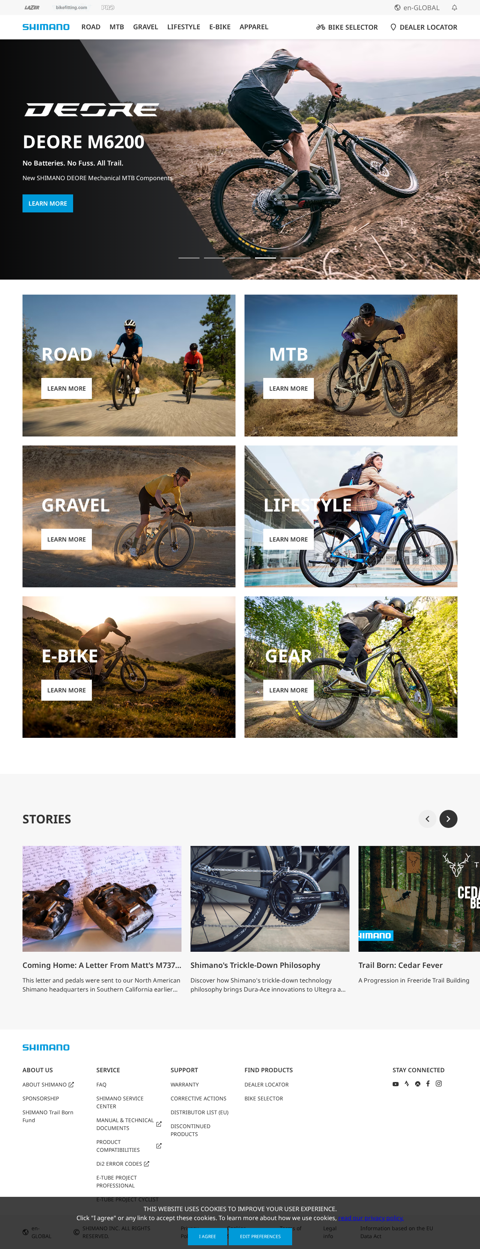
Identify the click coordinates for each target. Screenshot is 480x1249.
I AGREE (207, 1236)
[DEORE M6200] (265, 258)
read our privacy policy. (371, 1218)
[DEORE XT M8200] (240, 258)
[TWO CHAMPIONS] (189, 258)
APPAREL (254, 27)
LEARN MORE (47, 203)
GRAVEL (145, 27)
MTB (117, 27)
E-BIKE (220, 27)
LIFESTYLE (183, 27)
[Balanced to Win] (214, 258)
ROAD (90, 27)
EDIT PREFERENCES (260, 1236)
